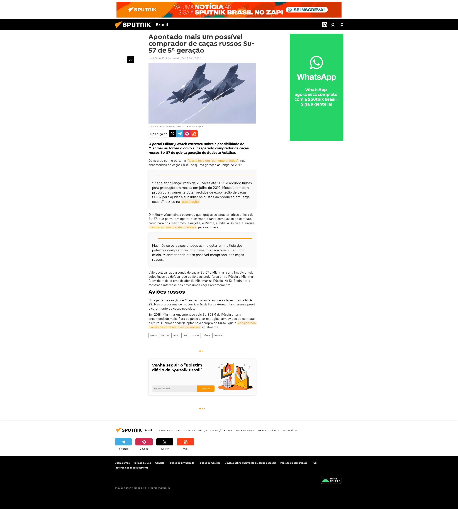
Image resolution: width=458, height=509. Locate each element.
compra (195, 335)
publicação (190, 201)
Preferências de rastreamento (131, 467)
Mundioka (165, 430)
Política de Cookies (209, 462)
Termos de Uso (142, 462)
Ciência (274, 430)
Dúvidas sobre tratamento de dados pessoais (250, 462)
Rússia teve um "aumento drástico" (213, 160)
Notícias (165, 335)
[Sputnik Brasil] (134, 29)
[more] (130, 59)
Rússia (206, 335)
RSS (314, 462)
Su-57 (176, 335)
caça (185, 335)
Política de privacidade (181, 462)
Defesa (153, 335)
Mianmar (218, 335)
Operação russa (221, 430)
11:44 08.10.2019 (157, 58)
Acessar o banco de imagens (189, 126)
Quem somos (122, 462)
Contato (159, 462)
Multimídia (290, 430)
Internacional (245, 430)
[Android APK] (331, 481)
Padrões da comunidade (294, 462)
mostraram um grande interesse (172, 227)
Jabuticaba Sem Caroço (191, 430)
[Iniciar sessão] (332, 24)
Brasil (262, 430)
